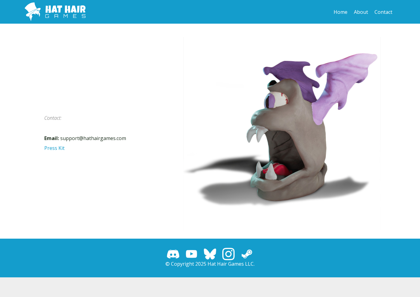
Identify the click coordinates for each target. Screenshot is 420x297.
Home (340, 12)
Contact (383, 12)
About (361, 12)
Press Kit (54, 148)
